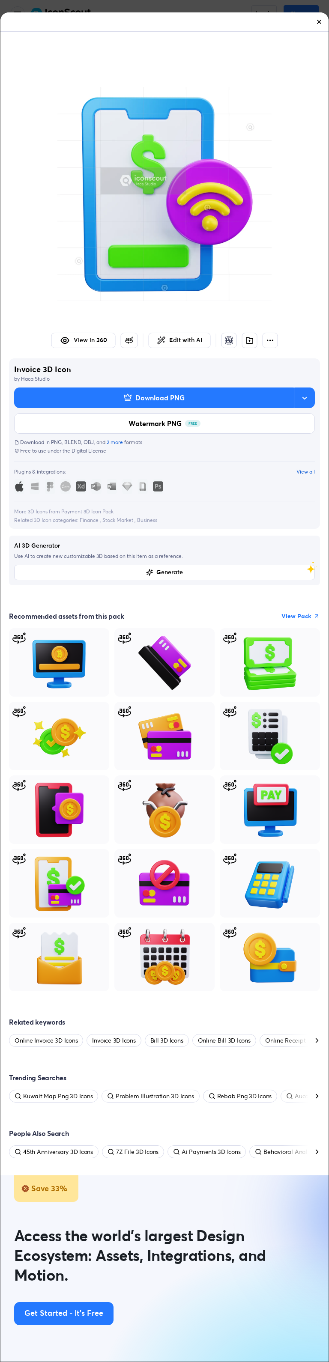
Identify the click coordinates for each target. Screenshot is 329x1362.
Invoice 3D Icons (113, 1040)
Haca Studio (35, 379)
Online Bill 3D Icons (224, 1040)
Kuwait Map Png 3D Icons (58, 1096)
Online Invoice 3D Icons (46, 1040)
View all (305, 471)
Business (147, 520)
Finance (90, 520)
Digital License (89, 450)
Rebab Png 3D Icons (244, 1096)
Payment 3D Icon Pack (87, 511)
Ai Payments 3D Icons (211, 1152)
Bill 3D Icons (166, 1040)
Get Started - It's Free (63, 1313)
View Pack (296, 616)
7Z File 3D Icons (137, 1152)
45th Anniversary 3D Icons (58, 1152)
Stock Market (118, 520)
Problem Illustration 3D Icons (155, 1096)
